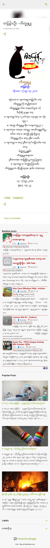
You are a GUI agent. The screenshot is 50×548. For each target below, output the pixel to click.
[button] (4, 34)
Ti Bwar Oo (18, 198)
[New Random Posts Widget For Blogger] (45, 368)
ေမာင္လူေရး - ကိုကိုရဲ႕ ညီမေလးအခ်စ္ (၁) (19, 449)
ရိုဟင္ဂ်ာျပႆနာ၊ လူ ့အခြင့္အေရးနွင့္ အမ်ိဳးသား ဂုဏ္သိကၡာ (23, 494)
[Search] (46, 4)
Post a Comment (12, 218)
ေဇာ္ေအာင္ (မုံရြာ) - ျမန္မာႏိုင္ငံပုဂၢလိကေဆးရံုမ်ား (23, 403)
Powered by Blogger (27, 539)
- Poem (7, 198)
